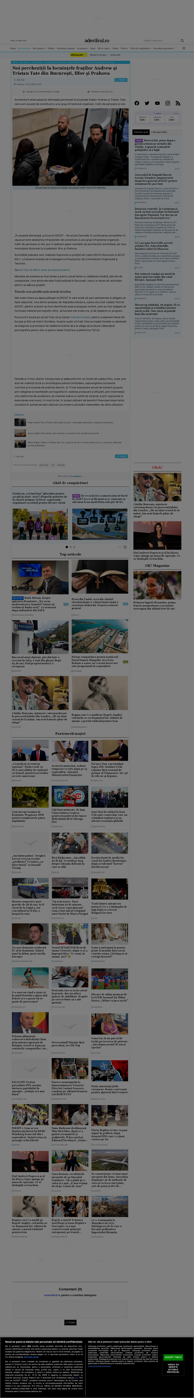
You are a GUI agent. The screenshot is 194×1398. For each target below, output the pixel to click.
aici (76, 1378)
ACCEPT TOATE (173, 1357)
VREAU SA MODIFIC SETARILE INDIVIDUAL (173, 1368)
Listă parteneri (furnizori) (99, 1366)
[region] (97, 1367)
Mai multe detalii (31, 1357)
